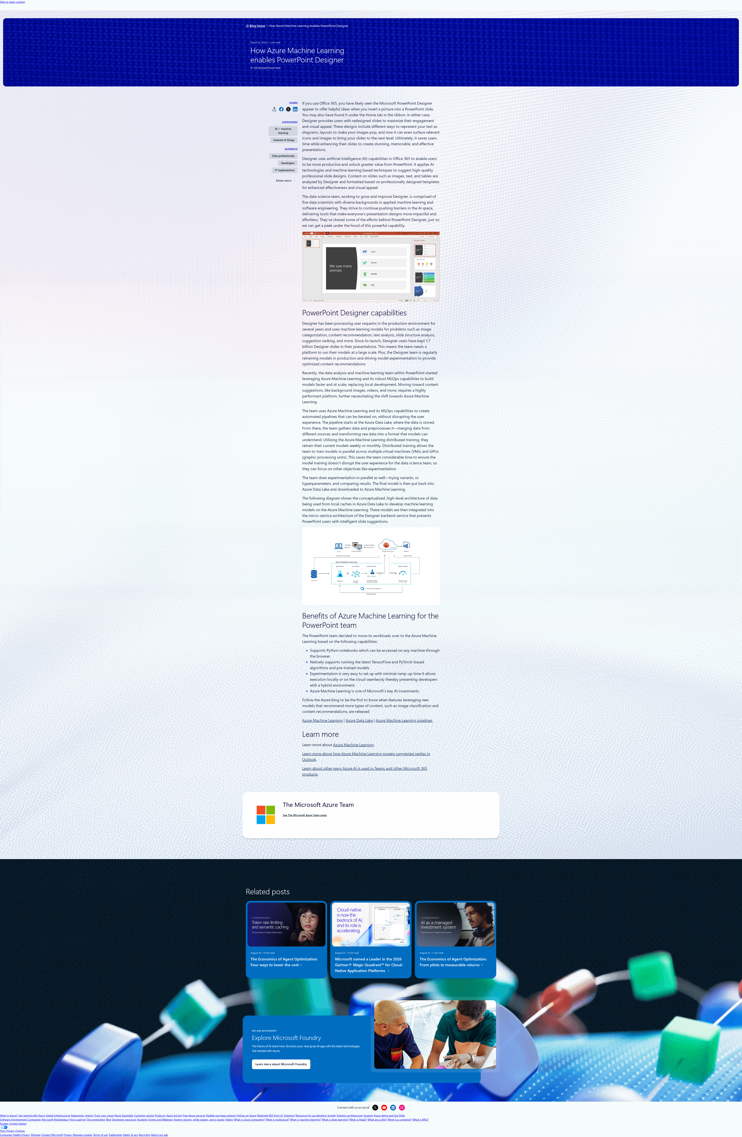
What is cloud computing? (249, 1119)
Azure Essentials (123, 1115)
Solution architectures (350, 1115)
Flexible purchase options (221, 1115)
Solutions (289, 1115)
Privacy (68, 1134)
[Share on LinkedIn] (295, 109)
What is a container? (400, 1119)
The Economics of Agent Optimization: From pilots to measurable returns (453, 962)
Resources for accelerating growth (315, 1115)
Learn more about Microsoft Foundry (281, 1064)
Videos (229, 1119)
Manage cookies (82, 1134)
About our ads (159, 1134)
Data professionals (283, 155)
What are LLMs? (377, 1119)
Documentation (96, 1119)
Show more (283, 180)
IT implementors (284, 170)
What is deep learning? (335, 1119)
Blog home (257, 26)
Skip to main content (12, 1)
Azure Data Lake (359, 720)
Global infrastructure (58, 1115)
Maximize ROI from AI (270, 1115)
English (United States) (13, 1123)
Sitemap (35, 1134)
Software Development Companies (20, 1119)
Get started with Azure (31, 1115)
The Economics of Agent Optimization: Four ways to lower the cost (284, 962)
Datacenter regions (82, 1115)
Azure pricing (174, 1115)
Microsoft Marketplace (55, 1119)
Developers (287, 163)
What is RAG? (421, 1119)
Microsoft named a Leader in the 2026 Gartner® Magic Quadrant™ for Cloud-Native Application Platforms (369, 965)
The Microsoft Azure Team (267, 67)
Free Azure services (194, 1115)
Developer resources (124, 1119)
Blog (108, 1119)
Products (160, 1115)
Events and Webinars (160, 1119)
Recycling (144, 1134)
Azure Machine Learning (322, 720)
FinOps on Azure (246, 1115)
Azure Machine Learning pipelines (404, 720)
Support (368, 1115)
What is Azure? (9, 1115)
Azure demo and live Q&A (389, 1115)
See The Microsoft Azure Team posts (305, 815)
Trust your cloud (104, 1115)
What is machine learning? (305, 1119)
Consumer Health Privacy (15, 1134)
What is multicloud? (277, 1119)
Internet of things (283, 140)
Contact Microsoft (52, 1134)
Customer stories (144, 1115)
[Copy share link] (274, 109)
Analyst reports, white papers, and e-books (199, 1119)
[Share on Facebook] (281, 109)
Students (142, 1119)
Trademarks (115, 1134)
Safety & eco (130, 1134)
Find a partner (77, 1119)
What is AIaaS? (358, 1119)
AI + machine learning (283, 130)
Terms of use (100, 1134)
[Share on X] (288, 109)
